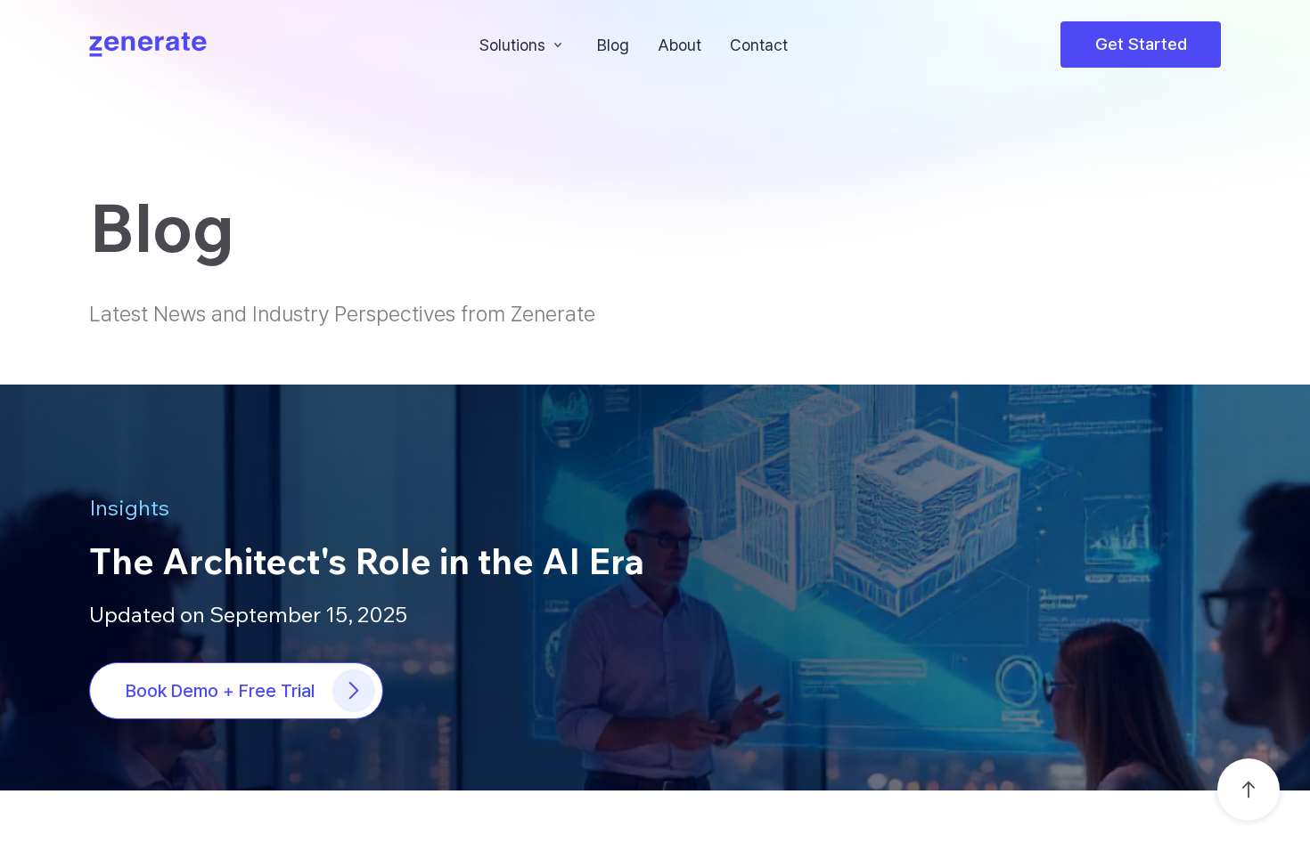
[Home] (148, 44)
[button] (524, 44)
